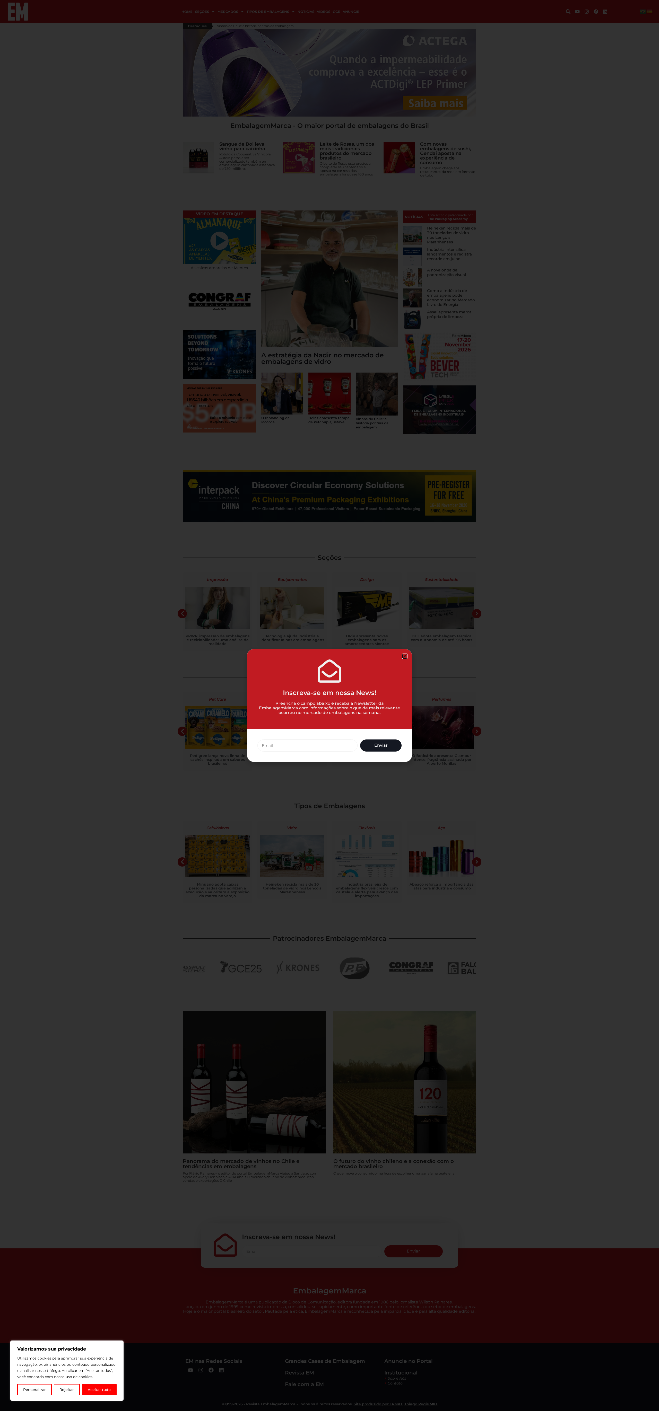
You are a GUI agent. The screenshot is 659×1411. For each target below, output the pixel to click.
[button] (405, 656)
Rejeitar (66, 1389)
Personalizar (34, 1389)
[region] (67, 1371)
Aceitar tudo (99, 1389)
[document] (329, 705)
